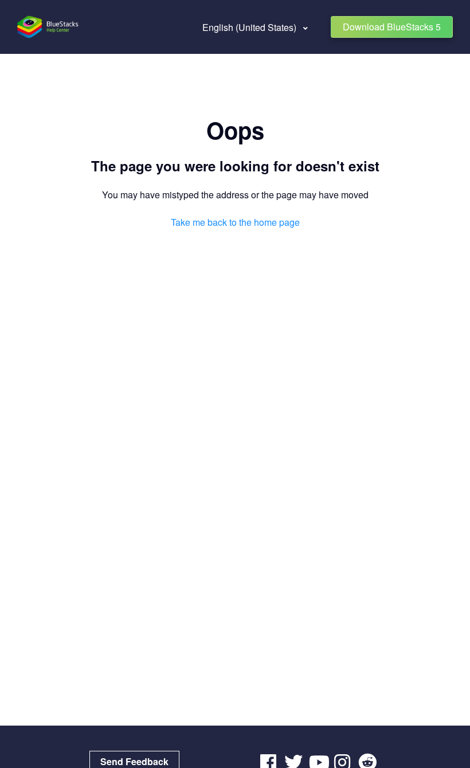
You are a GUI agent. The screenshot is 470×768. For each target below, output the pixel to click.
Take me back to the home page (235, 222)
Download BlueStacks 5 (392, 26)
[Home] (48, 26)
